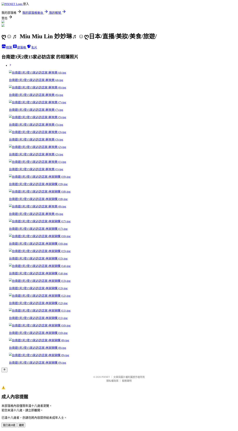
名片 (34, 47)
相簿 (9, 47)
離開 (21, 425)
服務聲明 (127, 380)
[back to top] (4, 370)
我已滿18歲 (9, 425)
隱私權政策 (112, 380)
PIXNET (106, 377)
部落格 (22, 47)
